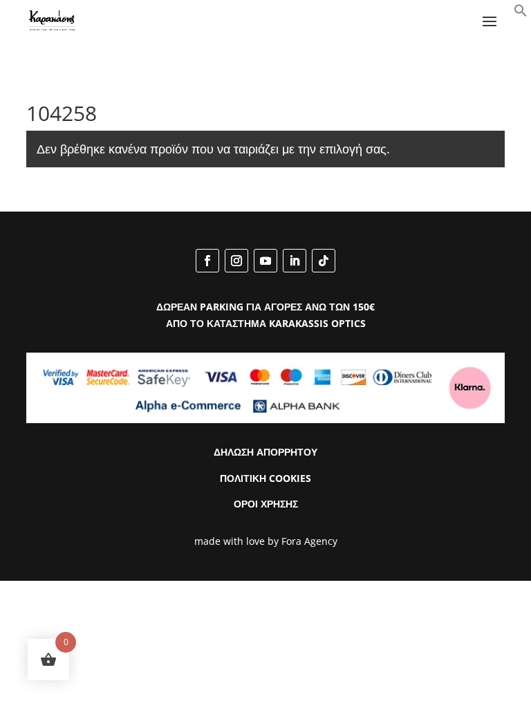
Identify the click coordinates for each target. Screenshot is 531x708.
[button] (521, 13)
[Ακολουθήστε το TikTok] (323, 260)
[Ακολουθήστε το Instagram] (236, 260)
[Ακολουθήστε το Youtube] (265, 260)
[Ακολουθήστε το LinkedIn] (294, 260)
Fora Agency (309, 541)
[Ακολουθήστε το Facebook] (207, 260)
